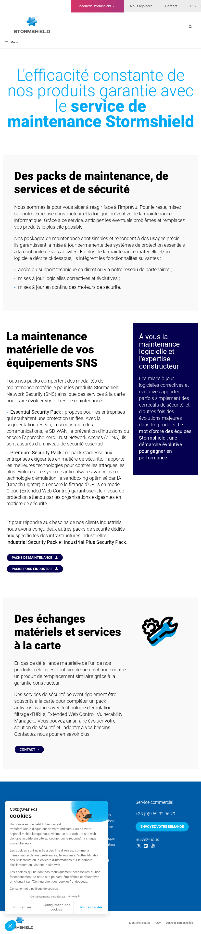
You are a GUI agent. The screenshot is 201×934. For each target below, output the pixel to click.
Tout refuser (22, 907)
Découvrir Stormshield (94, 6)
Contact (27, 749)
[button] (10, 926)
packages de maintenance (52, 238)
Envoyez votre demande (162, 827)
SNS (50, 394)
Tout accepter (90, 907)
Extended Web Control (71, 714)
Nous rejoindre (141, 6)
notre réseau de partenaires (140, 269)
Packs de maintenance (32, 558)
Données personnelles (179, 922)
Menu (14, 42)
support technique (57, 269)
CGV (158, 922)
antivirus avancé (31, 708)
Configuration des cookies (56, 907)
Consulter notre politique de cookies (34, 888)
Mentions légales (139, 922)
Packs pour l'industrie (32, 569)
